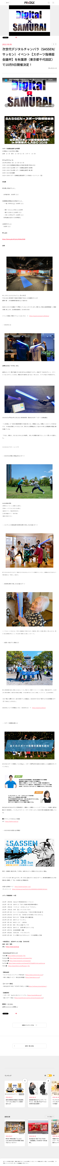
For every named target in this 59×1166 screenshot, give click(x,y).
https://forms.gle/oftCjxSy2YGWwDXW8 (13, 239)
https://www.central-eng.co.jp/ (34, 975)
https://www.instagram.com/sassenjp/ (20, 961)
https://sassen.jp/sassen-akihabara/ (39, 316)
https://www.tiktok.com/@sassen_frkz (19, 966)
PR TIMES (10, 1004)
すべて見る (49, 1116)
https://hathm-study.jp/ (11, 821)
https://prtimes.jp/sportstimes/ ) (38, 986)
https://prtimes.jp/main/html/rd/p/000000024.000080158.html (29, 889)
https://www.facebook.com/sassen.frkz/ (20, 958)
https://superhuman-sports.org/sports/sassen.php (29, 998)
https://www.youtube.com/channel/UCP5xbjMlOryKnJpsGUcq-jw (27, 963)
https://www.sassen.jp (12, 947)
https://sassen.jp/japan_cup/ (23, 886)
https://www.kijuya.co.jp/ (32, 977)
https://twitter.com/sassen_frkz (16, 956)
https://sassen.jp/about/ (39, 708)
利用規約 (20, 1163)
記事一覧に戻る (29, 1046)
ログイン (7, 2)
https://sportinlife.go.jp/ (34, 995)
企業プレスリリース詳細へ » (10, 1007)
